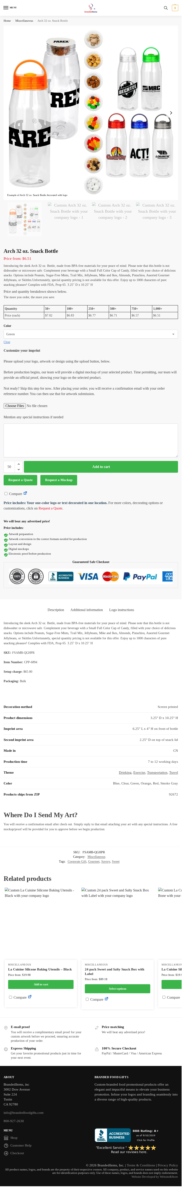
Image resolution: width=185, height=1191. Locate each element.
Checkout (17, 1153)
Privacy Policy (168, 1165)
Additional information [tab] (86, 610)
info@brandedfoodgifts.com (24, 1112)
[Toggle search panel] (166, 8)
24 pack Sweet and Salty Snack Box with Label (114, 972)
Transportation (157, 772)
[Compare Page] (25, 494)
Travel (173, 772)
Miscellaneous (24, 20)
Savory (105, 861)
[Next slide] (171, 113)
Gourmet (93, 861)
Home (7, 20)
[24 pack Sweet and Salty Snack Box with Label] (117, 924)
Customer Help (21, 1145)
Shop (14, 1138)
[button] (174, 8)
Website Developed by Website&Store (155, 1176)
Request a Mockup (58, 480)
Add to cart (101, 467)
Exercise (139, 772)
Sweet (116, 861)
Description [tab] (56, 610)
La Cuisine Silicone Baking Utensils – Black (40, 969)
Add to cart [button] (41, 984)
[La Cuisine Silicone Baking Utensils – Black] (41, 924)
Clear (7, 342)
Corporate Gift (77, 861)
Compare (15, 494)
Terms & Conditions (141, 1165)
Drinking (125, 772)
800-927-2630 (14, 1121)
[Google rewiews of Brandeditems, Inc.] (136, 1149)
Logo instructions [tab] (121, 610)
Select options (117, 988)
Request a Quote (20, 480)
